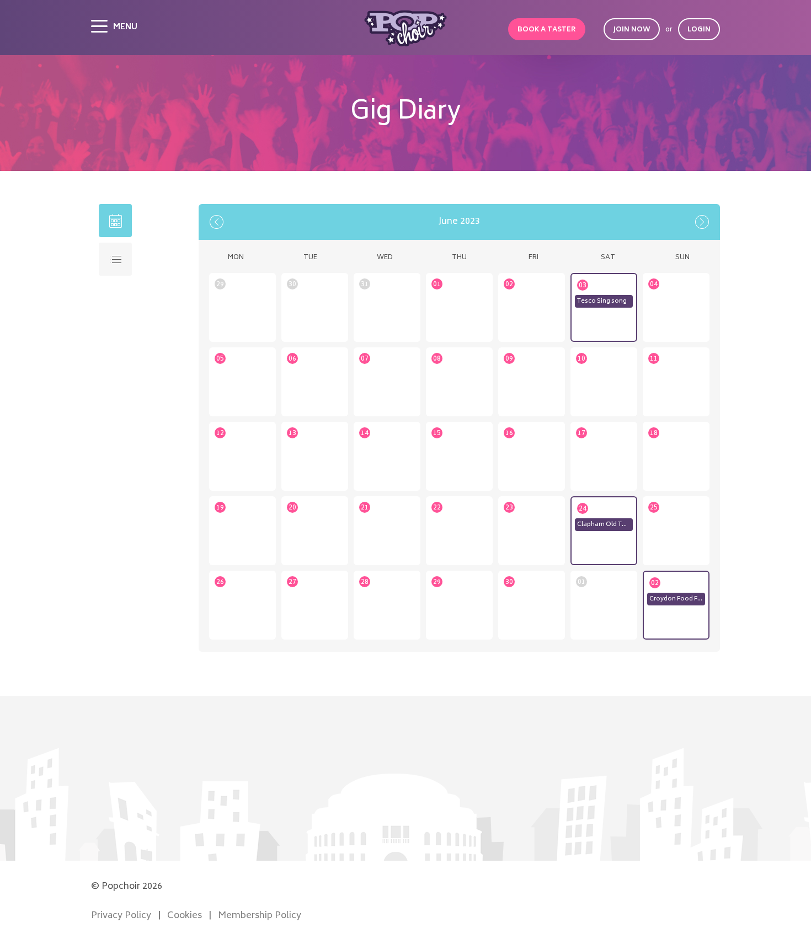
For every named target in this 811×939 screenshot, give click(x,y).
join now (631, 30)
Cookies (184, 916)
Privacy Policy (121, 916)
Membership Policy (259, 916)
